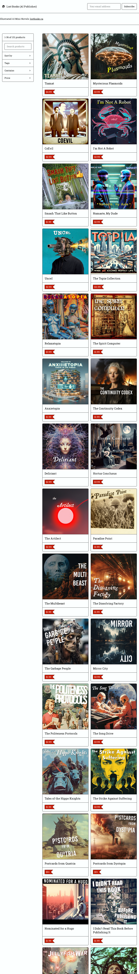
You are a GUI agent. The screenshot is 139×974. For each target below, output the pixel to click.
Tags (7, 63)
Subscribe (129, 6)
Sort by (8, 55)
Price (7, 77)
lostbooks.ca (36, 18)
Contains (9, 70)
